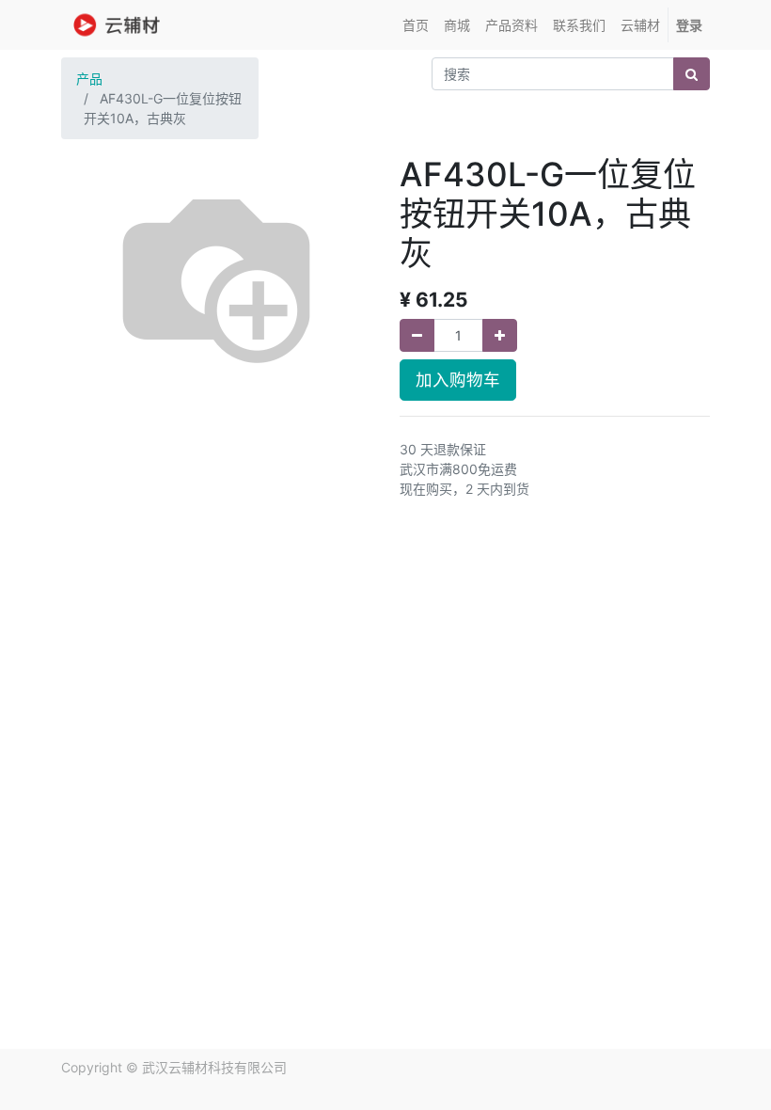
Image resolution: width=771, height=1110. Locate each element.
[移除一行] (417, 335)
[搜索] (691, 73)
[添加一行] (499, 335)
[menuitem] (415, 25)
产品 (89, 79)
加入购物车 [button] (458, 379)
